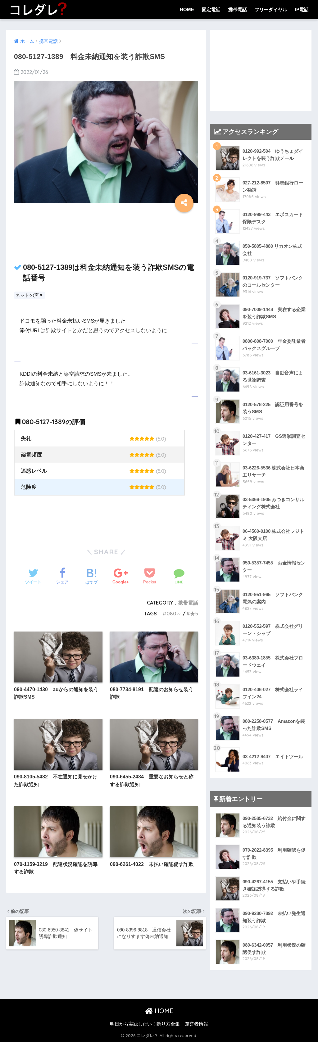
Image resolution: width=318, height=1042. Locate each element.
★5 (194, 613)
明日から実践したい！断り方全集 (145, 1024)
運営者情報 (196, 1024)
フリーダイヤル (271, 9)
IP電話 (302, 9)
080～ (173, 613)
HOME (187, 9)
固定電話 (211, 9)
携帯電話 (237, 9)
